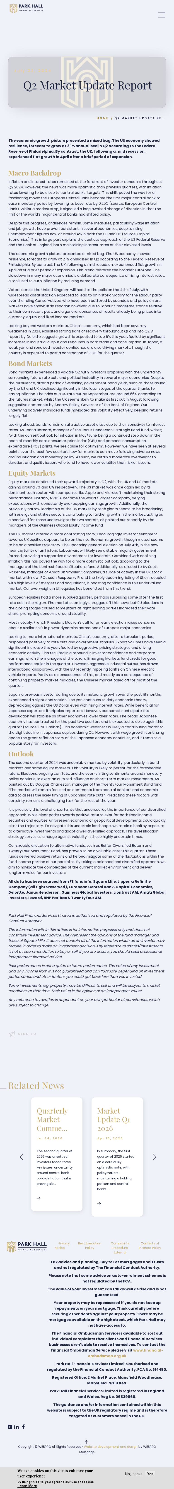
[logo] (26, 8)
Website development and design (111, 1446)
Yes (150, 1474)
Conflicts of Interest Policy (150, 1245)
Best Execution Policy (89, 1245)
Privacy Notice (62, 1245)
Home (103, 118)
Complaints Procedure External (120, 1248)
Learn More (27, 1486)
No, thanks (133, 1474)
